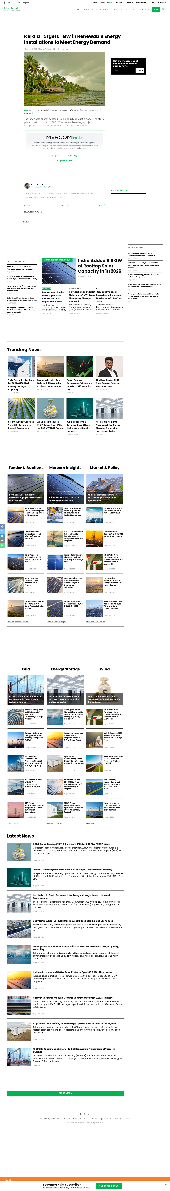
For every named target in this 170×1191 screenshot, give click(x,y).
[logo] (12, 9)
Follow (27, 110)
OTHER (124, 9)
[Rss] (9, 2)
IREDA (34, 194)
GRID (86, 9)
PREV (28, 205)
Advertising (45, 1118)
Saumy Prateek (45, 49)
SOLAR (78, 9)
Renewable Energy (31, 197)
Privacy (118, 1118)
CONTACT (162, 2)
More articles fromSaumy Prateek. (42, 187)
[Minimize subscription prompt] (166, 1184)
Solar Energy (51, 197)
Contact (73, 1118)
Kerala (59, 194)
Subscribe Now (108, 1186)
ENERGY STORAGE (100, 9)
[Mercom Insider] (106, 2)
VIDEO (134, 9)
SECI (42, 197)
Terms (127, 1118)
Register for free (64, 160)
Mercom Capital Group (101, 1118)
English (26, 3)
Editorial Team (59, 1118)
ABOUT (152, 2)
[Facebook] (4, 2)
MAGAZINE (145, 9)
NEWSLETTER (141, 2)
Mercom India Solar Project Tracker (82, 194)
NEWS (95, 2)
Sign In (77, 155)
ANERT (27, 194)
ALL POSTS (64, 205)
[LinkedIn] (19, 2)
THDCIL (61, 197)
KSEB (65, 194)
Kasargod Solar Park (46, 194)
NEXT (101, 205)
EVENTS (130, 2)
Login (155, 9)
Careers (83, 1118)
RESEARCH (120, 2)
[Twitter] (14, 2)
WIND (115, 9)
